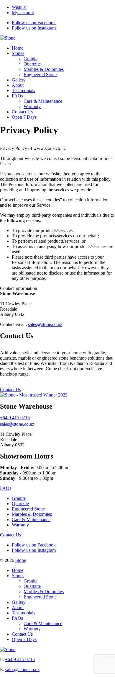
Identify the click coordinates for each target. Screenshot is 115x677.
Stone (20, 560)
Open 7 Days (24, 117)
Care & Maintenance (43, 101)
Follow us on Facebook (34, 22)
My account (23, 12)
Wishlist (19, 7)
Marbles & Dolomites (44, 69)
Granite (30, 58)
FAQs (17, 95)
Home (17, 47)
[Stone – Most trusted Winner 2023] (34, 394)
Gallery (19, 79)
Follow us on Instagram (34, 27)
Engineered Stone (40, 74)
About (18, 85)
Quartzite (32, 63)
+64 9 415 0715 (15, 417)
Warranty (32, 106)
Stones (18, 53)
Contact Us (22, 111)
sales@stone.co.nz (45, 324)
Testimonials (23, 90)
